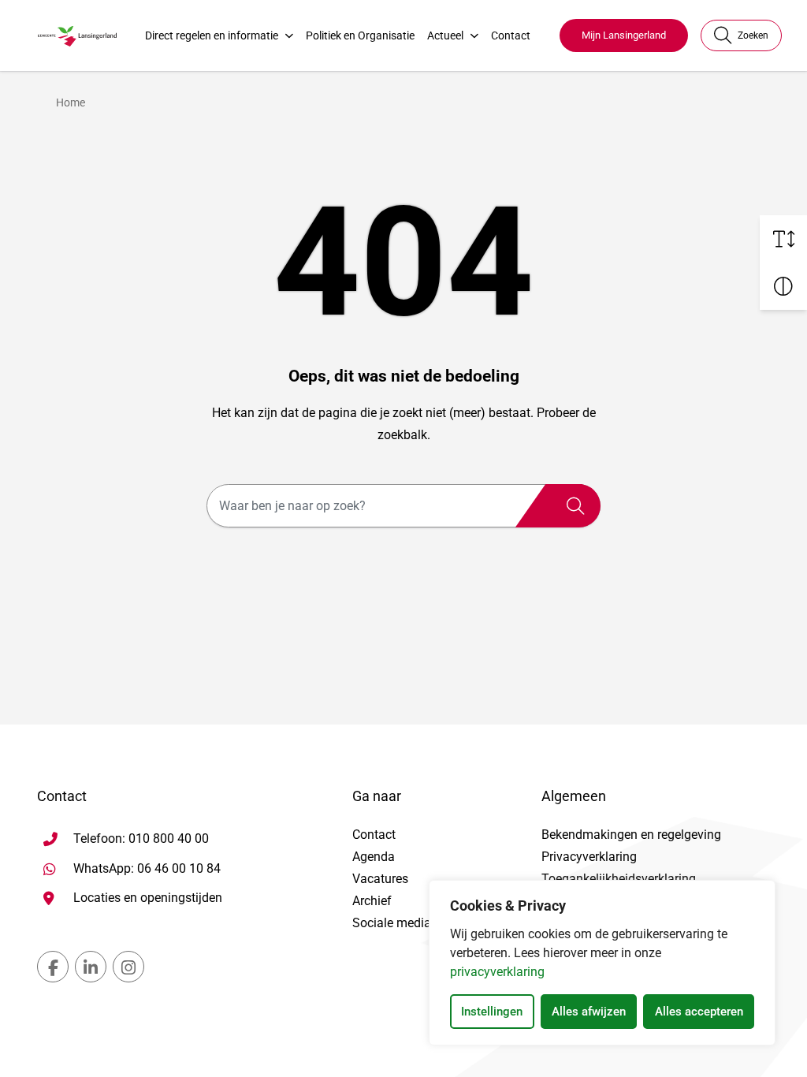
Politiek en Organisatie (360, 35)
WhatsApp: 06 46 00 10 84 (147, 868)
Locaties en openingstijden (147, 897)
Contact (510, 35)
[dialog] (602, 962)
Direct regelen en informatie (211, 35)
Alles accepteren (699, 1011)
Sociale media (391, 922)
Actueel (445, 35)
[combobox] (403, 505)
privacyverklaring (497, 971)
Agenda (373, 856)
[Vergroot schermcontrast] (783, 286)
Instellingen (492, 1011)
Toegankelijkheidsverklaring (618, 878)
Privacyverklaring (589, 856)
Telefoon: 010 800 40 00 (141, 838)
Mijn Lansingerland (624, 35)
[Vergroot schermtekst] (783, 239)
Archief (372, 900)
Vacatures (380, 878)
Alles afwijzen (589, 1011)
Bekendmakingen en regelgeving (631, 834)
